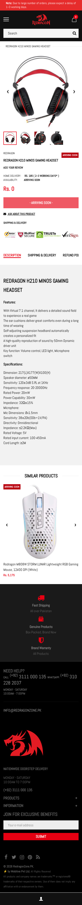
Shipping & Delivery (15, 223)
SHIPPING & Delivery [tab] (42, 255)
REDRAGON (9, 153)
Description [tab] (12, 255)
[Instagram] (21, 858)
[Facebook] (5, 858)
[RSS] (37, 858)
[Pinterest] (29, 858)
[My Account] (41, 899)
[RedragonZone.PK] (41, 19)
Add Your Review (13, 167)
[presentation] (6, 525)
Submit (41, 836)
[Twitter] (13, 858)
